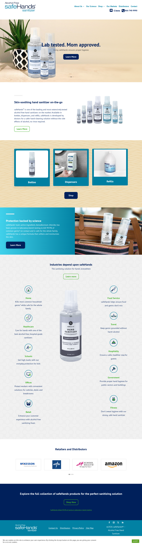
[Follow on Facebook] (109, 522)
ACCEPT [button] (135, 541)
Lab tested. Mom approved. (71, 44)
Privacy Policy (78, 528)
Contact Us (53, 528)
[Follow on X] (118, 522)
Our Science (91, 7)
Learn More (71, 56)
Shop (100, 7)
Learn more (71, 276)
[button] (69, 474)
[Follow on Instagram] (113, 522)
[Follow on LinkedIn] (122, 522)
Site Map (89, 528)
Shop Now (71, 502)
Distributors (65, 528)
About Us (78, 7)
